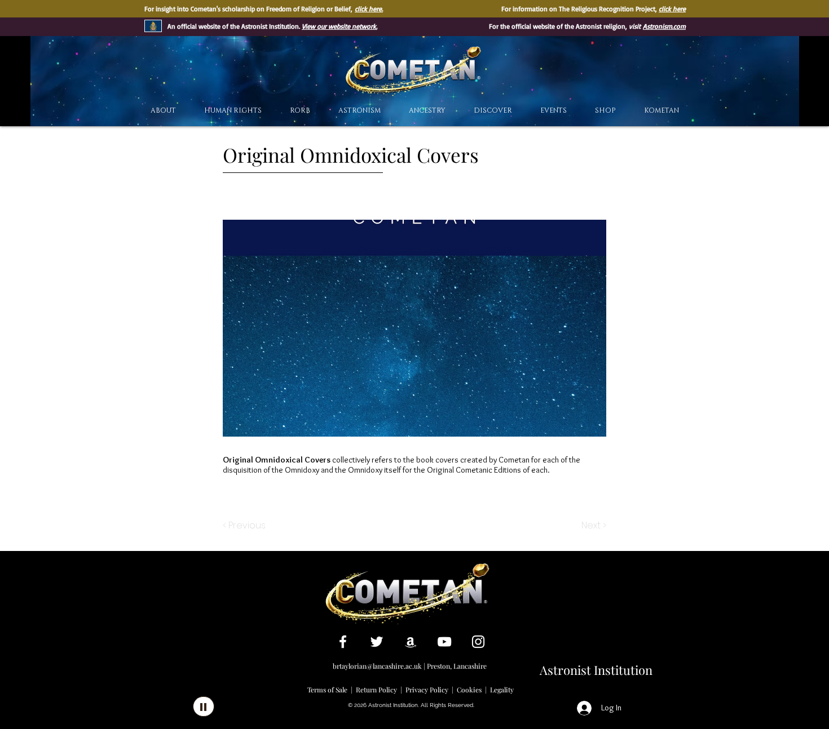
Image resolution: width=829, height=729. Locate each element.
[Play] (203, 706)
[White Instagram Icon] (478, 641)
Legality (502, 689)
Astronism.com (664, 26)
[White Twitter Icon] (376, 641)
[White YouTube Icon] (444, 641)
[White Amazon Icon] (410, 641)
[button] (493, 110)
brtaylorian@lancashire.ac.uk (377, 665)
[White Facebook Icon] (342, 641)
